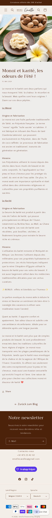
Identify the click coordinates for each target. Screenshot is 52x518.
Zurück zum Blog (28, 404)
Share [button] (8, 391)
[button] (6, 10)
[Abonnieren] (43, 441)
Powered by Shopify (32, 517)
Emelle (21, 517)
